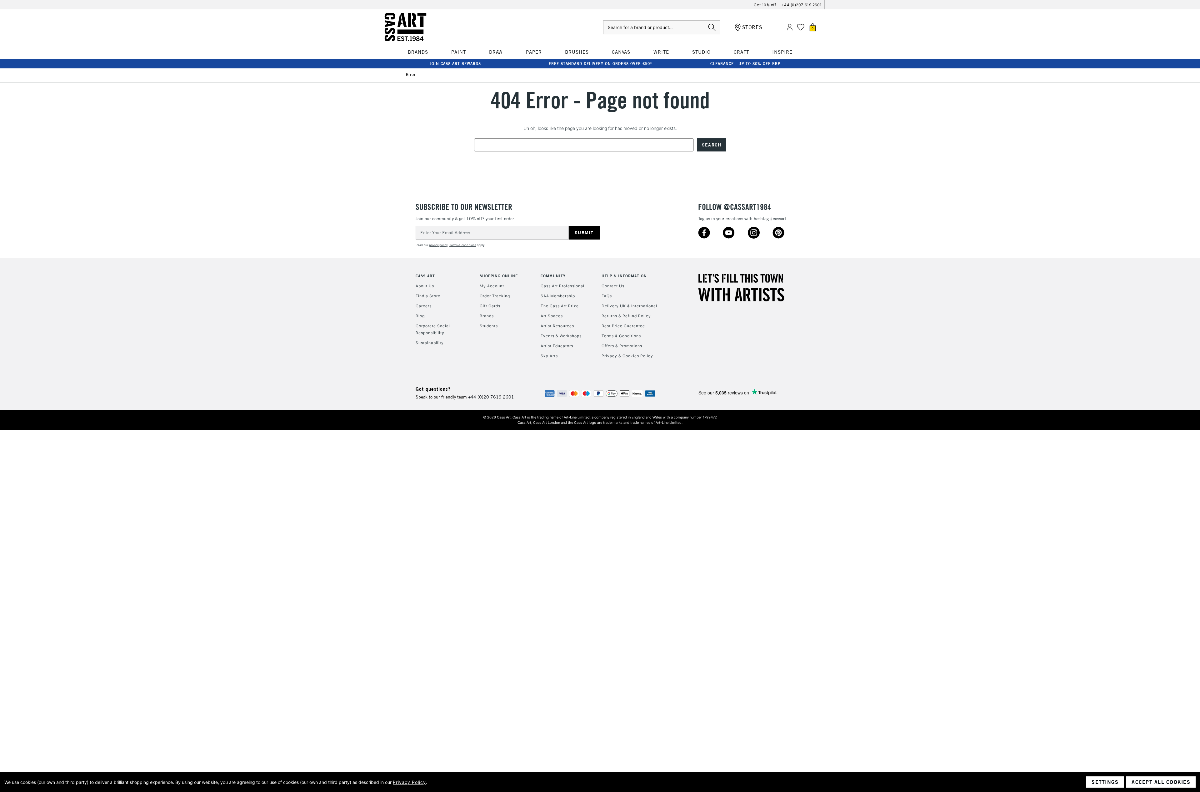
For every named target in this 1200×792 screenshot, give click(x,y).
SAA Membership (558, 296)
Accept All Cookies (1161, 782)
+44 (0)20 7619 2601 (491, 397)
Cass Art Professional (562, 286)
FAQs (607, 296)
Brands (487, 316)
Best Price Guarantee (623, 326)
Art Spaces (552, 316)
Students (489, 326)
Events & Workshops (561, 336)
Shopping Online (499, 276)
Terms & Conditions (621, 336)
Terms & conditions (462, 245)
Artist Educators (557, 346)
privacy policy (438, 245)
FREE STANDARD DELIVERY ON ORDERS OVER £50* (600, 64)
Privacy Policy (409, 782)
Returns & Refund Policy (626, 316)
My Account (492, 286)
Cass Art (425, 276)
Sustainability (430, 342)
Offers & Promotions (622, 346)
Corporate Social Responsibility (433, 329)
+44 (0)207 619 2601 (802, 4)
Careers (424, 306)
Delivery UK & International (629, 306)
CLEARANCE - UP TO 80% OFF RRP (745, 64)
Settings (1105, 782)
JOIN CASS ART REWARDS (455, 64)
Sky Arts (549, 356)
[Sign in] (789, 27)
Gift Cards (490, 306)
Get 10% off (765, 4)
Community (553, 276)
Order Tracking (495, 296)
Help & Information (624, 276)
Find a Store (428, 296)
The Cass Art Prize (560, 306)
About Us (425, 286)
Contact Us (613, 286)
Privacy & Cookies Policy (627, 356)
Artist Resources (557, 326)
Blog (420, 316)
